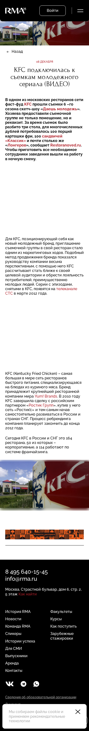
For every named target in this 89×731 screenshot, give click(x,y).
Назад (17, 51)
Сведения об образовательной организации (40, 697)
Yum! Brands (46, 396)
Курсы (56, 619)
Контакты (13, 670)
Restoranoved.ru (65, 145)
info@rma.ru (21, 578)
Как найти (28, 594)
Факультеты (61, 611)
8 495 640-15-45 (26, 571)
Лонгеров (17, 145)
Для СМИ (13, 648)
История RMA (18, 611)
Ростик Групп (41, 405)
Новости (13, 619)
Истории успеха (20, 641)
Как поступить (63, 626)
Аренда (12, 663)
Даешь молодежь (60, 109)
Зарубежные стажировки (62, 635)
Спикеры (13, 633)
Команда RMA (17, 626)
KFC (28, 104)
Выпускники (16, 656)
